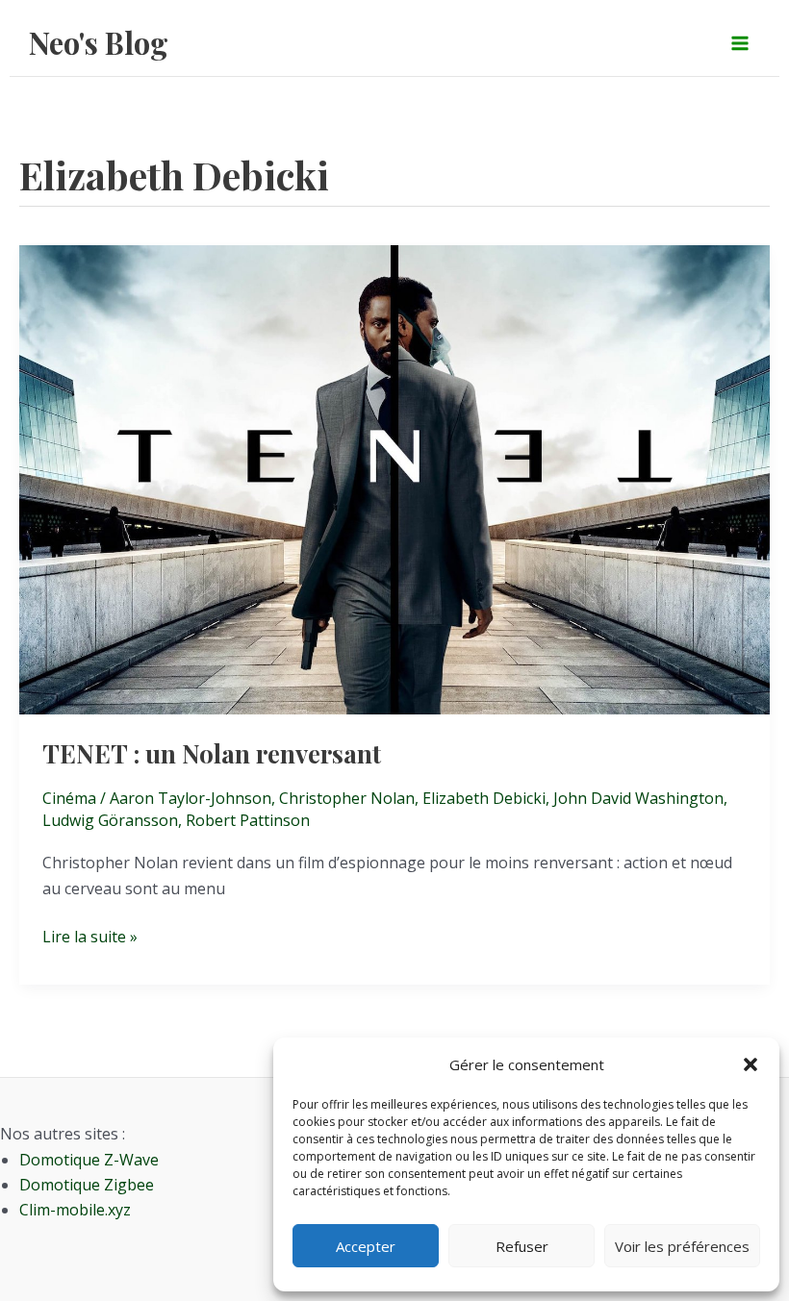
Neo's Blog (98, 42)
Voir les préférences (682, 1246)
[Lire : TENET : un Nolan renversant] (394, 477)
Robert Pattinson (248, 820)
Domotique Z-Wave (89, 1159)
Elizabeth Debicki (484, 798)
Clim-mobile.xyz (75, 1209)
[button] (750, 1064)
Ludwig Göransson (110, 820)
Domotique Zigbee (86, 1184)
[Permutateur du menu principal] (740, 42)
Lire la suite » (90, 937)
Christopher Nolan (347, 798)
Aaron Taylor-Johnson (190, 798)
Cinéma (69, 798)
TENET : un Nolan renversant (211, 753)
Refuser (522, 1246)
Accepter (365, 1246)
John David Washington (638, 798)
